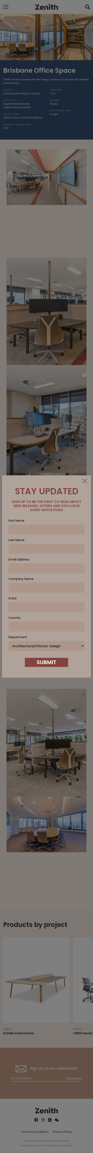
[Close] (84, 481)
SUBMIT (46, 662)
